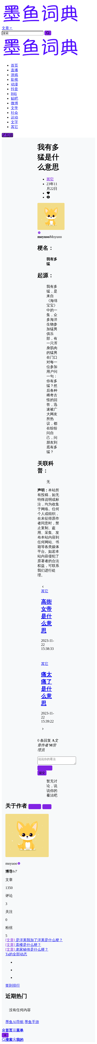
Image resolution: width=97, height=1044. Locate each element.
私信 (47, 806)
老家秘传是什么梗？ (26, 949)
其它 (50, 179)
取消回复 (45, 768)
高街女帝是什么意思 (46, 616)
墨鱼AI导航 (14, 1022)
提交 (42, 773)
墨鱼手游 (32, 1022)
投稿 (9, 135)
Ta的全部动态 (16, 954)
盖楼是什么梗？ (23, 945)
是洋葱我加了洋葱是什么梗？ (34, 940)
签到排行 (12, 985)
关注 (36, 806)
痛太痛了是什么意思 (46, 688)
